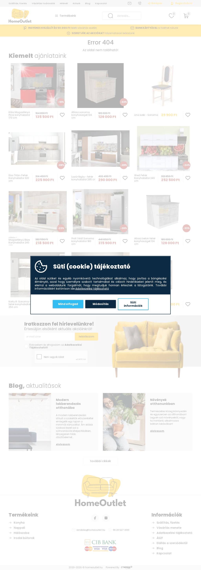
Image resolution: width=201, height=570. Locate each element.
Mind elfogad (68, 304)
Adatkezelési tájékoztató (92, 289)
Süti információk (133, 304)
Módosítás (101, 304)
